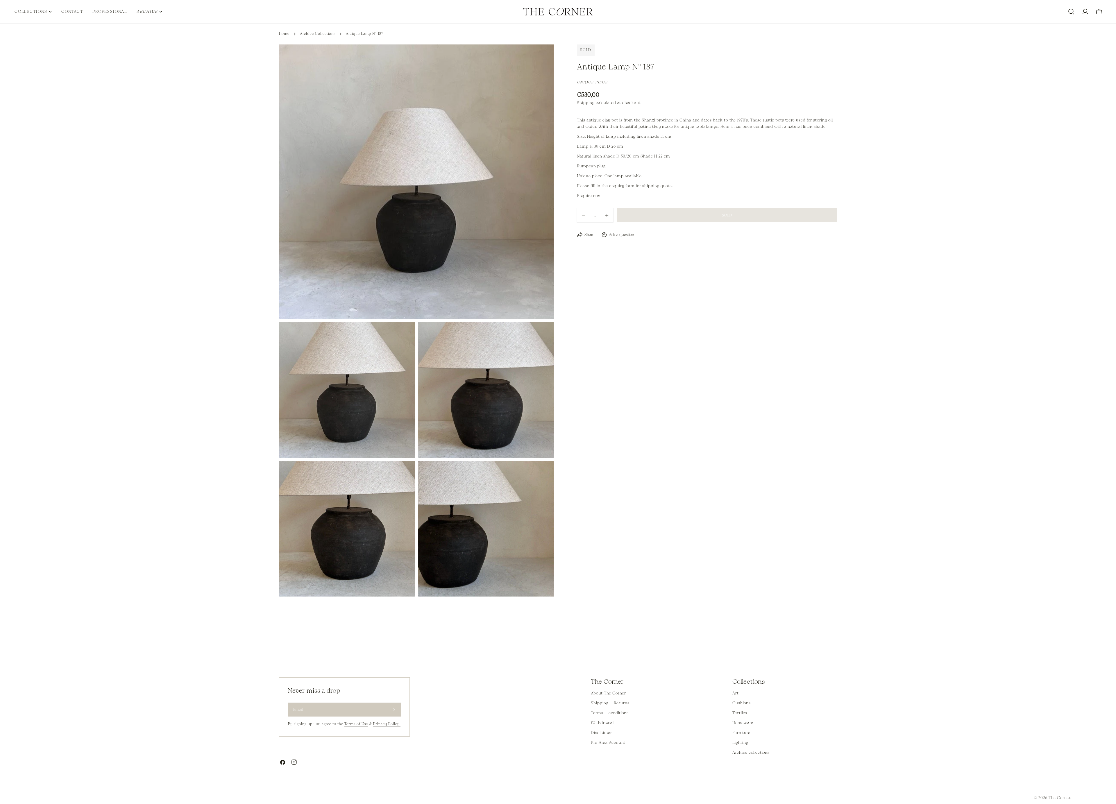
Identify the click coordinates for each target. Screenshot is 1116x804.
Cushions (741, 703)
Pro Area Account (608, 743)
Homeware (742, 723)
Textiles (739, 713)
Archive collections (751, 753)
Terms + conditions (610, 713)
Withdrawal (602, 723)
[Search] (1071, 11)
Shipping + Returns (610, 703)
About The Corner (608, 693)
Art (735, 693)
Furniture (741, 733)
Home (284, 34)
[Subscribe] (394, 709)
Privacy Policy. (386, 724)
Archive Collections (317, 34)
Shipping (586, 103)
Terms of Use (356, 724)
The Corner (1059, 798)
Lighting (740, 743)
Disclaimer (601, 733)
